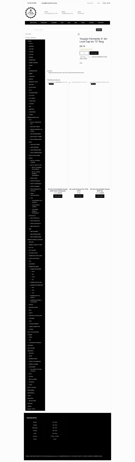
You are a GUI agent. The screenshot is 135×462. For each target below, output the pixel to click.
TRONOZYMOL (32, 101)
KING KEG (31, 79)
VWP (30, 106)
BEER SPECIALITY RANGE (36, 136)
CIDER (30, 142)
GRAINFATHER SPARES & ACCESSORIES (36, 301)
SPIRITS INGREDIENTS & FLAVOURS (35, 190)
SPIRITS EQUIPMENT (35, 186)
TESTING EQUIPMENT (34, 323)
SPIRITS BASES (33, 178)
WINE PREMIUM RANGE (35, 234)
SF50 (33, 290)
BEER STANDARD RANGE (36, 139)
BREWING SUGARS (33, 358)
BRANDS (30, 41)
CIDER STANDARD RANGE (36, 152)
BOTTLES (31, 247)
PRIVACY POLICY (40, 456)
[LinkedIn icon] (104, 458)
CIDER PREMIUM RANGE (35, 150)
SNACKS (29, 406)
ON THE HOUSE (32, 87)
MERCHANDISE (31, 390)
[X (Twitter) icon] (103, 458)
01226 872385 (31, 3)
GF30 (33, 287)
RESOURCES (30, 398)
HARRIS (30, 65)
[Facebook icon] (101, 458)
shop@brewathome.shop (49, 3)
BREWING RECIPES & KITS (33, 117)
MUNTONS (31, 84)
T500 (31, 198)
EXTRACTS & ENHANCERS (35, 361)
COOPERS (31, 51)
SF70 (33, 293)
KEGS (30, 310)
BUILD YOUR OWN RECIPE (33, 332)
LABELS (31, 312)
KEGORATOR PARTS (33, 307)
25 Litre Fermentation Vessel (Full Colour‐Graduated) (58, 190)
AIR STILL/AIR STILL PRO (35, 165)
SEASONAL (30, 403)
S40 (33, 279)
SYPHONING (31, 318)
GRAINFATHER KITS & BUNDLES (35, 296)
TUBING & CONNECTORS (34, 326)
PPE (30, 339)
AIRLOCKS (94, 56)
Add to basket (94, 53)
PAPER (30, 337)
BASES (30, 356)
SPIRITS (31, 158)
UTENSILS (31, 329)
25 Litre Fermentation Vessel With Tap (100, 190)
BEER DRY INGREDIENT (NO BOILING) (36, 130)
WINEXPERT (31, 109)
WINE (30, 229)
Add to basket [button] (58, 196)
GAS (30, 261)
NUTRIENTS (31, 382)
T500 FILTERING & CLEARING (36, 205)
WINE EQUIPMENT (34, 231)
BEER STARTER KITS (35, 218)
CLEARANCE (30, 345)
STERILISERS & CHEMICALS (35, 342)
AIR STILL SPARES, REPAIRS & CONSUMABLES (36, 173)
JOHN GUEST (32, 76)
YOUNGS (85, 58)
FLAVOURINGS (32, 366)
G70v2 (33, 276)
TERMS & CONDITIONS (30, 456)
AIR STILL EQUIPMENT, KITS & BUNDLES (37, 168)
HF (29, 68)
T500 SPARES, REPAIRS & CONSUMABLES (35, 211)
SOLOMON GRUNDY (33, 92)
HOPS (30, 373)
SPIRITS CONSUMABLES (35, 183)
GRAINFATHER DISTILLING (36, 282)
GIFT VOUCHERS (31, 348)
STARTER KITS (32, 215)
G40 (33, 274)
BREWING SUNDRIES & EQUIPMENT (35, 239)
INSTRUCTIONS (32, 400)
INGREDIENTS (31, 350)
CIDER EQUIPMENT (34, 147)
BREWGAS (31, 46)
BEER (30, 119)
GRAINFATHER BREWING (35, 269)
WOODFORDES (32, 112)
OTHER (29, 395)
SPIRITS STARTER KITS (35, 223)
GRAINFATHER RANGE (34, 266)
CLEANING (30, 334)
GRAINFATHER (32, 60)
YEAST (30, 384)
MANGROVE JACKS (33, 81)
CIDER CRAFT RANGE (35, 144)
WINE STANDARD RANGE (35, 236)
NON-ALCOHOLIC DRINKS (34, 155)
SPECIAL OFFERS (31, 409)
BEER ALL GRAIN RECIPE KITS (35, 123)
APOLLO (31, 43)
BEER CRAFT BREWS (35, 126)
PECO (30, 90)
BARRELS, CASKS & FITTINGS (35, 244)
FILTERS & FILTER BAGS (34, 258)
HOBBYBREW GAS (33, 70)
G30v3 (33, 271)
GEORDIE (31, 57)
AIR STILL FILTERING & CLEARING (35, 161)
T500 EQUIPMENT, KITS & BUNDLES (37, 201)
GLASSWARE (32, 264)
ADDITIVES (31, 353)
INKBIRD (31, 73)
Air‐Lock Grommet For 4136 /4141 (78, 190)
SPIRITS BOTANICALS (35, 181)
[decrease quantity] (81, 53)
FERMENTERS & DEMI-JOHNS (35, 255)
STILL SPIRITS (32, 98)
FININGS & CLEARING (33, 364)
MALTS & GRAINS (33, 379)
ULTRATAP (31, 103)
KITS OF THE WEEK (32, 387)
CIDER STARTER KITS (35, 220)
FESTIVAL (31, 54)
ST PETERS (31, 95)
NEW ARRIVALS (31, 393)
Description (49, 70)
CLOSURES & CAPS (33, 253)
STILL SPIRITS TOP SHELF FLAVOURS (36, 370)
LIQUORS (31, 376)
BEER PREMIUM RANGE (35, 133)
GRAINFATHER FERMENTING (36, 285)
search (99, 29)
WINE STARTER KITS (34, 226)
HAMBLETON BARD (33, 62)
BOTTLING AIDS (32, 250)
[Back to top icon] (108, 456)
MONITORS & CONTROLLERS (35, 315)
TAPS (30, 321)
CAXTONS (31, 49)
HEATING (31, 304)
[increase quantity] (87, 53)
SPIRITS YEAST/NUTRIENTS (34, 194)
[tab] (78, 71)
